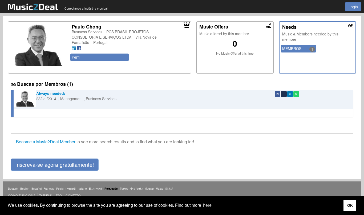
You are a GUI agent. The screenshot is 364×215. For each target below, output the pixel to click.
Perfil (76, 57)
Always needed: (50, 93)
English (24, 188)
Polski (59, 188)
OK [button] (350, 205)
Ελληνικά (95, 188)
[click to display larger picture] (38, 45)
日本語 (169, 188)
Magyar (149, 188)
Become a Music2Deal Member (45, 142)
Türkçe (124, 188)
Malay (159, 188)
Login (353, 6)
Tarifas (45, 195)
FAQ (59, 195)
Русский (71, 188)
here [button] (207, 205)
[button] (55, 165)
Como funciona (21, 195)
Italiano (82, 188)
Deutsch (13, 188)
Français (49, 188)
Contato (73, 195)
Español (36, 188)
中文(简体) (136, 188)
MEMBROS (297, 49)
